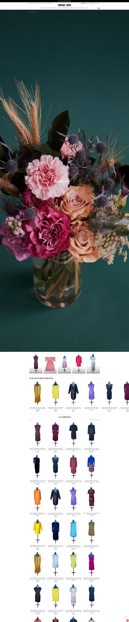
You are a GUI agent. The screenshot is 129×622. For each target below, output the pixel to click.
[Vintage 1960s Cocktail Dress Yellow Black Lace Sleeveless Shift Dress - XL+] (91, 531)
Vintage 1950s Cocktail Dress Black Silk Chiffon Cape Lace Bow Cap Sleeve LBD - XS (109, 408)
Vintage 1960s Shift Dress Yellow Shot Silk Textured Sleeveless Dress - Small (73, 578)
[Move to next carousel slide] (99, 378)
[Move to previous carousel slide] (96, 378)
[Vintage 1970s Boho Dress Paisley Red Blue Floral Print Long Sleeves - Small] (73, 466)
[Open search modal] (30, 8)
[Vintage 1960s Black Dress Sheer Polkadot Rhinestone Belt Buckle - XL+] (73, 434)
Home (30, 11)
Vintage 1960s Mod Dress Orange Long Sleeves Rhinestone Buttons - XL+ (37, 513)
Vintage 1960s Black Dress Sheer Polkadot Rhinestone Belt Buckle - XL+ (73, 449)
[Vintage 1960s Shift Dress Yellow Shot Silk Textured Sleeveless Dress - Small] (73, 564)
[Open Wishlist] (127, 620)
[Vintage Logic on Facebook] (81, 3)
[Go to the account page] (97, 8)
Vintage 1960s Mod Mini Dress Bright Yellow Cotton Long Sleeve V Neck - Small (37, 547)
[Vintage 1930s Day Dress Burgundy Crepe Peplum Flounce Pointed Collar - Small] (55, 434)
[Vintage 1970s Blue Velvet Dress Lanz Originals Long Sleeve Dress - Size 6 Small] (55, 531)
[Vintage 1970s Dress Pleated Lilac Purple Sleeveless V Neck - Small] (91, 393)
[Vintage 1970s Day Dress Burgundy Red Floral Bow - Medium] (91, 499)
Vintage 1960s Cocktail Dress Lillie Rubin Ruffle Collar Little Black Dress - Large (73, 408)
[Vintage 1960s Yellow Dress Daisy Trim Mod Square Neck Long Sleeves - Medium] (55, 393)
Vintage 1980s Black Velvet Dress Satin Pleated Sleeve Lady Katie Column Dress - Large (37, 482)
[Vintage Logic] (64, 5)
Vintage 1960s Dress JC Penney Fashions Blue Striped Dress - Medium (91, 481)
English (88, 3)
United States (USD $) (95, 3)
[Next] (74, 1)
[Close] (23, 605)
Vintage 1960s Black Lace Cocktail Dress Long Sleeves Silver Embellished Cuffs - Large (91, 449)
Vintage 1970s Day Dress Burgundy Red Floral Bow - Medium (91, 513)
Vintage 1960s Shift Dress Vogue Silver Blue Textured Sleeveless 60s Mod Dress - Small (55, 579)
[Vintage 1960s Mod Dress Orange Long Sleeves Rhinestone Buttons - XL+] (37, 499)
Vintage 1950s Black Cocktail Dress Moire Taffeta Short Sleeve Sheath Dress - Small (37, 611)
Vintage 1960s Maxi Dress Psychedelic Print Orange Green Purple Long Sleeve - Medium (37, 408)
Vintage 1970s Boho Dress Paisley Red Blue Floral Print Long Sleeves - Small (73, 481)
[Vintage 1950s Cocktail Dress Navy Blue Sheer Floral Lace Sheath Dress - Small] (91, 596)
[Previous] (55, 1)
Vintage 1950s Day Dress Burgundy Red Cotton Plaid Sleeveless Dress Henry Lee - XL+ (37, 449)
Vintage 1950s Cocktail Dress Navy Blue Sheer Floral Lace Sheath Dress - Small (91, 611)
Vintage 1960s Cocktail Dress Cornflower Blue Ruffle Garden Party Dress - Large (73, 547)
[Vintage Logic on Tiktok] (85, 3)
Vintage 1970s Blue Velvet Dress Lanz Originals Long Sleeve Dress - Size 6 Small (55, 547)
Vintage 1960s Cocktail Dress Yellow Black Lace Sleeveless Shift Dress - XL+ (91, 546)
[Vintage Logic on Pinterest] (84, 3)
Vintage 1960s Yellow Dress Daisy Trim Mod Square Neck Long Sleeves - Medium (55, 408)
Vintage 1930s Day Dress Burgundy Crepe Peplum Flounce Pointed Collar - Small (55, 449)
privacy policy (19, 620)
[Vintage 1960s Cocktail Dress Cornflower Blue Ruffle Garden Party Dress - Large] (73, 531)
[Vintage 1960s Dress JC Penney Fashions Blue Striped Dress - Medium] (91, 466)
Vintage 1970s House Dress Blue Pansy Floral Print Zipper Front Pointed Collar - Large (73, 611)
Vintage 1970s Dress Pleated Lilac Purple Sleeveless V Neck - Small (91, 408)
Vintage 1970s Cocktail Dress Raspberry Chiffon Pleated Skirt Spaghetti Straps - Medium (91, 579)
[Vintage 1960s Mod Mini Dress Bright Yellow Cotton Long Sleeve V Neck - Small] (37, 531)
